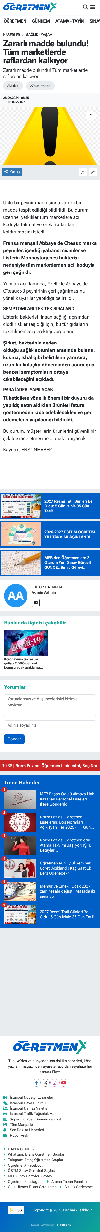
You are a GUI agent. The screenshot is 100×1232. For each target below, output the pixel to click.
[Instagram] (54, 1083)
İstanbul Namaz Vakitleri (30, 1108)
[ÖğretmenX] (30, 7)
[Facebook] (37, 1083)
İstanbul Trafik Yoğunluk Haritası (36, 1114)
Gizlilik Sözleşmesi (79, 1187)
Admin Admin (44, 592)
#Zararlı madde (40, 86)
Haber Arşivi (20, 1135)
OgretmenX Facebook (25, 1165)
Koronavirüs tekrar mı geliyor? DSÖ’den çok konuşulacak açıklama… (23, 663)
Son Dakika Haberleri (27, 1130)
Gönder (14, 738)
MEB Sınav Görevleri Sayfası (30, 1176)
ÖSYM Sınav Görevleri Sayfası (32, 1170)
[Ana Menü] (92, 7)
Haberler (11, 35)
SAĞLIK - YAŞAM (39, 35)
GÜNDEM (41, 21)
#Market (12, 86)
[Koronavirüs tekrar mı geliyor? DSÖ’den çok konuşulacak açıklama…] (26, 642)
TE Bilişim (63, 1225)
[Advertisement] (50, 982)
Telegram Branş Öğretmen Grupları (36, 1160)
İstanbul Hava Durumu (28, 1103)
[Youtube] (63, 1083)
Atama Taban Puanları (69, 1181)
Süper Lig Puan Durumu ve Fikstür (37, 1119)
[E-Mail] (36, 603)
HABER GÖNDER (21, 1149)
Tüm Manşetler (22, 1124)
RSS (18, 1210)
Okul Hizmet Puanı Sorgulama (32, 1187)
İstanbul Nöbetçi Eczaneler (31, 1097)
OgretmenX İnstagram (26, 1181)
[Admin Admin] (15, 595)
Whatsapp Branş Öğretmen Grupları (36, 1154)
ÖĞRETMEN (15, 21)
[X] (46, 1083)
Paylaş (15, 171)
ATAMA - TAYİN (69, 21)
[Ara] (85, 7)
